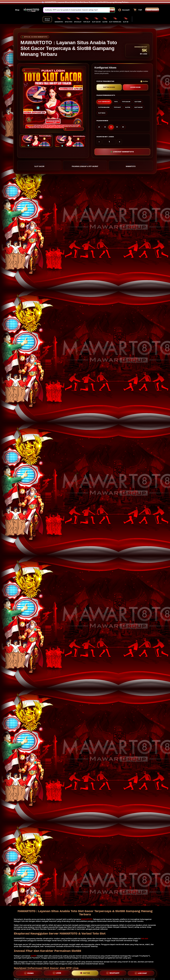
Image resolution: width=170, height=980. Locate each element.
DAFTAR (86, 973)
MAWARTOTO (86, 919)
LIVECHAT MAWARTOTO (123, 152)
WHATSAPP (114, 973)
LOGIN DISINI (135, 87)
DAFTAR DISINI (109, 87)
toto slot (144, 938)
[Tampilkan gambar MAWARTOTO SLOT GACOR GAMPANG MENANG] (70, 141)
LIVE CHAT (142, 974)
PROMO (30, 973)
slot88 (33, 956)
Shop (17, 10)
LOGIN (58, 973)
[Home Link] (31, 9)
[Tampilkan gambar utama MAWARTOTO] (36, 140)
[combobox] (76, 10)
